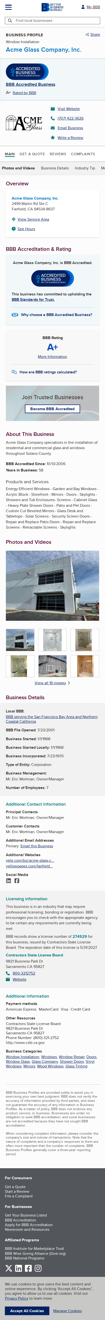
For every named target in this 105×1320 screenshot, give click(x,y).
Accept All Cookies (27, 1311)
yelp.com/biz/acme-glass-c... (30, 860)
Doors (91, 1057)
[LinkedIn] (8, 881)
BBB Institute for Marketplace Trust (34, 1248)
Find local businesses (34, 20)
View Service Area (33, 219)
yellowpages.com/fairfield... (29, 866)
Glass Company (45, 1061)
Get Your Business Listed (26, 1215)
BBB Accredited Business (30, 84)
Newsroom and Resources (27, 1229)
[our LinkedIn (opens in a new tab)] (18, 1271)
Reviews (58, 153)
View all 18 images (50, 683)
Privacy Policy (16, 1298)
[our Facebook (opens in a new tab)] (28, 1271)
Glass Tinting (76, 1066)
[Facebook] (17, 881)
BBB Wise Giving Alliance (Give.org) (35, 1253)
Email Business (70, 128)
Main (10, 154)
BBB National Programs (24, 1258)
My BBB (93, 7)
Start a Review (17, 1191)
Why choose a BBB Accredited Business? (56, 314)
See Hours (26, 229)
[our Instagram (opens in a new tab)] (38, 1271)
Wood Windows (50, 1066)
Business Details (55, 168)
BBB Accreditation (20, 1220)
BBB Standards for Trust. (33, 299)
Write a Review (70, 137)
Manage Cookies (67, 1310)
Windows (49, 1057)
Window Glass (18, 1061)
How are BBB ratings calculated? (48, 372)
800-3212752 (24, 973)
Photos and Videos (18, 168)
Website (19, 979)
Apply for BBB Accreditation (29, 1225)
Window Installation (22, 1057)
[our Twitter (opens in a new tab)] (9, 1271)
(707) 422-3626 (71, 118)
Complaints (83, 153)
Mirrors (29, 1066)
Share (95, 35)
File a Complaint (19, 1196)
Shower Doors (72, 1061)
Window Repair (71, 1057)
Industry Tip (85, 168)
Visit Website (69, 108)
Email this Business (37, 846)
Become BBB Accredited (52, 409)
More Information (52, 356)
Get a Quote (32, 153)
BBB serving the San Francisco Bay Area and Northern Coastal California (52, 719)
